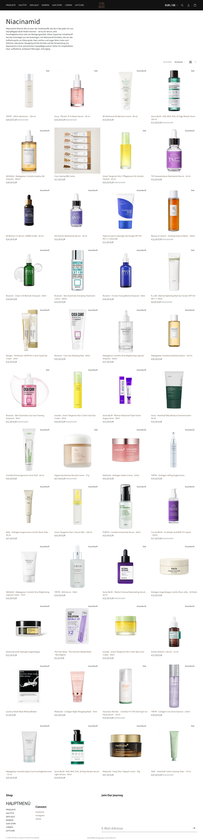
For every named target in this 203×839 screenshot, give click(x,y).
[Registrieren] (194, 828)
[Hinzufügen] (47, 109)
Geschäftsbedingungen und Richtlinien (101, 838)
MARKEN (9, 820)
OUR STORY (11, 823)
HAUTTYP (10, 813)
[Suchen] (182, 5)
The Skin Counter (17, 837)
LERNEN (9, 827)
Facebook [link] (40, 812)
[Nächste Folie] (47, 90)
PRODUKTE (11, 809)
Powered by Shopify (32, 837)
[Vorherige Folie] (10, 90)
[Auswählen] (95, 169)
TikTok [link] (38, 819)
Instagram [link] (40, 815)
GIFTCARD (10, 830)
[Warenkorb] (195, 5)
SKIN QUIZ (10, 816)
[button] (180, 62)
